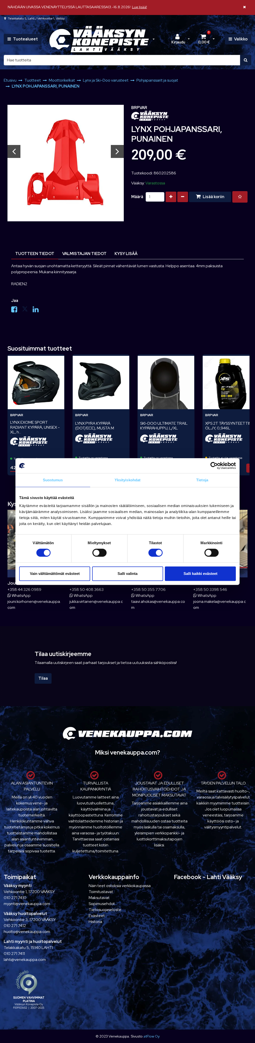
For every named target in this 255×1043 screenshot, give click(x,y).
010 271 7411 (14, 953)
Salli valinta (127, 573)
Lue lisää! (139, 6)
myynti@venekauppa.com (27, 903)
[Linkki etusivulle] (99, 39)
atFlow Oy (151, 1036)
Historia (95, 921)
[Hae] (245, 60)
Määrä (137, 196)
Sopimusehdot (102, 903)
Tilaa (43, 678)
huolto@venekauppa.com (27, 931)
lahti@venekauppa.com (25, 959)
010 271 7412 (15, 925)
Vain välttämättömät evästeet (55, 573)
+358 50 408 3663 (86, 589)
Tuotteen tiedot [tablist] (34, 253)
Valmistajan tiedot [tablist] (84, 253)
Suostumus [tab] (53, 480)
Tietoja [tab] (202, 480)
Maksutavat (99, 897)
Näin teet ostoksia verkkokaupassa (120, 885)
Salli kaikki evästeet (200, 573)
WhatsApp (21, 595)
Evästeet (97, 915)
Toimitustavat (101, 891)
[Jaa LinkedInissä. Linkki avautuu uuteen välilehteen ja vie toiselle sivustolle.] (38, 310)
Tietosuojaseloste (105, 909)
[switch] (99, 553)
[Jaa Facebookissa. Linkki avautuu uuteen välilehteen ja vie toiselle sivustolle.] (16, 310)
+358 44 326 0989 (24, 589)
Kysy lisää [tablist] (126, 253)
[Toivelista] (240, 197)
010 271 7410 (15, 897)
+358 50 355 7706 (148, 589)
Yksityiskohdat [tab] (127, 480)
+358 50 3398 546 (210, 589)
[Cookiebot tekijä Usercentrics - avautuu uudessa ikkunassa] (214, 465)
